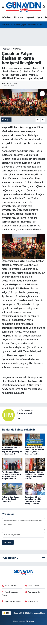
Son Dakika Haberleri (13, 601)
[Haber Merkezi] (8, 415)
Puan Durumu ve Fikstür (10, 593)
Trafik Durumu (33, 586)
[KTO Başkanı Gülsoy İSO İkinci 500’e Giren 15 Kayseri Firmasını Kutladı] (35, 464)
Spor (39, 17)
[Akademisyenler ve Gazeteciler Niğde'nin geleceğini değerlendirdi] (12, 439)
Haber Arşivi (33, 601)
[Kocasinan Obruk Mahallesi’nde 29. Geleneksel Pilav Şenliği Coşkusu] (35, 489)
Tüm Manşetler (34, 592)
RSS (7, 613)
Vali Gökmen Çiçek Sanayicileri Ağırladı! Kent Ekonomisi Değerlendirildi (23, 25)
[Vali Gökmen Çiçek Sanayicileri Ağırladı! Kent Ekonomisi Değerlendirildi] (12, 464)
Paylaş (7, 119)
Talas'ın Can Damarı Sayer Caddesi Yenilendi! (11, 499)
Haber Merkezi (24, 413)
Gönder (8, 542)
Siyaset (30, 17)
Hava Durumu (10, 586)
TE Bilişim (30, 621)
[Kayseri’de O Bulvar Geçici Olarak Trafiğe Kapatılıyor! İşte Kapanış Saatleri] (35, 439)
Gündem (6, 17)
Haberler (6, 49)
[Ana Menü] (3, 7)
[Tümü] (43, 558)
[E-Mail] (19, 419)
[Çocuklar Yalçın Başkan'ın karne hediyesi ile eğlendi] (23, 102)
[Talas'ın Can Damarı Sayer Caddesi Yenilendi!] (12, 489)
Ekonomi (18, 17)
